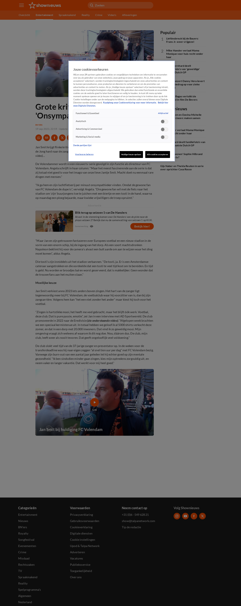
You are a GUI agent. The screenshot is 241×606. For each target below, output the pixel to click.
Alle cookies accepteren (157, 154)
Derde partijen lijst (82, 145)
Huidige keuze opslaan (131, 154)
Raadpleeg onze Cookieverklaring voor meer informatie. (130, 102)
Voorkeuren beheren (84, 154)
